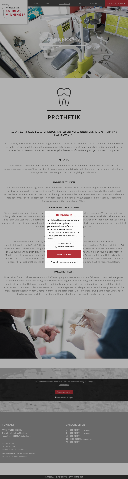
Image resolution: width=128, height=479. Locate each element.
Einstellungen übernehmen (64, 262)
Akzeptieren (64, 254)
